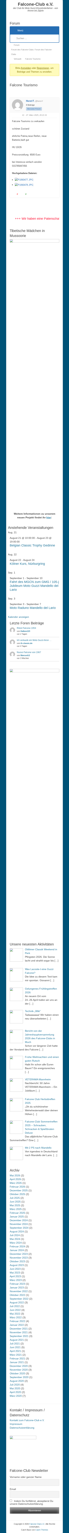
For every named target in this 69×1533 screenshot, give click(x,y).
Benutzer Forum (34, 109)
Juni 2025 (15, 1201)
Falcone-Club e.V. (35, 4)
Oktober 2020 (17, 1373)
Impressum (16, 1424)
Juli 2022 (15, 1306)
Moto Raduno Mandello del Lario (33, 608)
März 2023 (16, 1280)
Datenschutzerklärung (22, 1427)
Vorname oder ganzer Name (26, 1477)
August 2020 (17, 1380)
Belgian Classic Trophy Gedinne (32, 545)
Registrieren (43, 68)
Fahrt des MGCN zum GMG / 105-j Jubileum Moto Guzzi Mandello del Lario (34, 585)
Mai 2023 (15, 1272)
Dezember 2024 (19, 1220)
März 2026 (16, 1183)
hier (48, 517)
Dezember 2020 (19, 1366)
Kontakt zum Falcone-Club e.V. (27, 1420)
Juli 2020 (15, 1384)
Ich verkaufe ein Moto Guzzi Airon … (34, 640)
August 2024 (17, 1231)
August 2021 (17, 1339)
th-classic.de (26, 643)
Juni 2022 (15, 1310)
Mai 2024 (15, 1239)
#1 (23, 115)
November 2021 (19, 1332)
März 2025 (16, 1209)
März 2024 (16, 1242)
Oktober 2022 (17, 1295)
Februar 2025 (17, 1212)
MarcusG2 (25, 655)
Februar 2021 (17, 1358)
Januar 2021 (17, 1362)
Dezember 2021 (19, 1328)
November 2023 (19, 1257)
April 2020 (15, 1392)
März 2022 (16, 1317)
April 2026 (15, 1179)
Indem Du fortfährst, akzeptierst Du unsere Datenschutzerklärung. (31, 1502)
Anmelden (26, 68)
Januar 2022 (17, 1324)
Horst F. (30, 101)
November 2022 (19, 1291)
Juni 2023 (15, 1268)
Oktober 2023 (17, 1261)
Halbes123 (25, 631)
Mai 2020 (15, 1388)
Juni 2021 (15, 1347)
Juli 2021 (15, 1343)
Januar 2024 (17, 1250)
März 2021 (16, 1354)
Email (13, 1489)
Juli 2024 (15, 1235)
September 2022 (19, 1298)
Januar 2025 (17, 1216)
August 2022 (17, 1302)
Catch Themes (41, 1530)
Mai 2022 (15, 1313)
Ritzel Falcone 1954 (26, 628)
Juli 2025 (15, 1197)
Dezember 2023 (19, 1253)
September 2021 (19, 1336)
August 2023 (17, 1265)
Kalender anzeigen (18, 616)
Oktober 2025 (17, 1194)
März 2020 (16, 1395)
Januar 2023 (17, 1287)
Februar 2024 (17, 1246)
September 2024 (19, 1227)
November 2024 (19, 1224)
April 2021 (15, 1351)
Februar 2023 (17, 1283)
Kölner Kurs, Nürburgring (27, 563)
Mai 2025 (15, 1205)
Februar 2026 (17, 1186)
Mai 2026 (15, 1175)
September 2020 (19, 1377)
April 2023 (15, 1276)
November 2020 (19, 1369)
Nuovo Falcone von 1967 (29, 652)
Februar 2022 (17, 1321)
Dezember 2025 (19, 1190)
